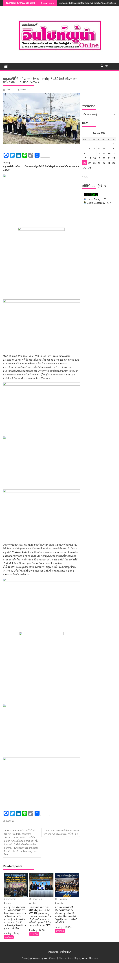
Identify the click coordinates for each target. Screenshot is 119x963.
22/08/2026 (11, 899)
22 (113, 158)
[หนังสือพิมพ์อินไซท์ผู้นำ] (6, 66)
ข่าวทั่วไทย (9, 821)
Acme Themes (90, 957)
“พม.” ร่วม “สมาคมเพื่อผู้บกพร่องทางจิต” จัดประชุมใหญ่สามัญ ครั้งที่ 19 (61, 832)
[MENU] (116, 66)
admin (23, 89)
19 (98, 158)
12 (98, 153)
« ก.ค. (85, 176)
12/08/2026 (62, 899)
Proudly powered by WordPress (39, 957)
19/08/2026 (36, 899)
